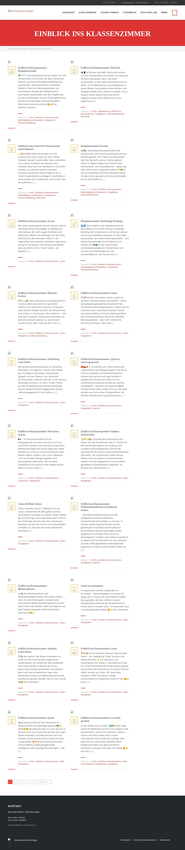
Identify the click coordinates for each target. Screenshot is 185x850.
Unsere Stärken (110, 12)
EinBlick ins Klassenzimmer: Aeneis (36, 221)
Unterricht (129, 12)
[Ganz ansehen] (9, 61)
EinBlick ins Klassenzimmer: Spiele (36, 717)
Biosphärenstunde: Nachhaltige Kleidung (101, 221)
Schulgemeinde (88, 12)
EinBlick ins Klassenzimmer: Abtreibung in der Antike (38, 361)
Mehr (164, 12)
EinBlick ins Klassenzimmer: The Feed (100, 67)
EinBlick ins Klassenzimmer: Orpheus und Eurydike (100, 433)
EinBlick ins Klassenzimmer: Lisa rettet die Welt (100, 719)
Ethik (62, 761)
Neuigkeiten (50, 120)
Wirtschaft (85, 116)
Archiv (31, 117)
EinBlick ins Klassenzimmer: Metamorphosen (32, 587)
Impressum (165, 840)
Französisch (23, 480)
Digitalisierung (104, 111)
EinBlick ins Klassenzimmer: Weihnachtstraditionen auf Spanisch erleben (99, 507)
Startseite (68, 12)
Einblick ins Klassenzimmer (47, 117)
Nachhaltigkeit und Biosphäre (31, 120)
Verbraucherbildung (26, 122)
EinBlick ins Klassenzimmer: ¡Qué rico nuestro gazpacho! (100, 361)
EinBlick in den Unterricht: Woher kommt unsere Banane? (39, 148)
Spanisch (96, 408)
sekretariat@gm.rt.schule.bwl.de (22, 825)
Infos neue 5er (148, 12)
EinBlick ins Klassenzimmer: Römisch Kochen (37, 294)
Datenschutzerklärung (145, 840)
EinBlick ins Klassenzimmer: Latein (99, 292)
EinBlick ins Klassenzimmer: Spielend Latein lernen (37, 650)
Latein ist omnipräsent (92, 585)
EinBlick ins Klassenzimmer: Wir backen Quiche (38, 433)
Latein (62, 261)
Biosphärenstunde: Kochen (94, 146)
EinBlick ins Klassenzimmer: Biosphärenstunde (32, 69)
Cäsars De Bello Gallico (30, 503)
